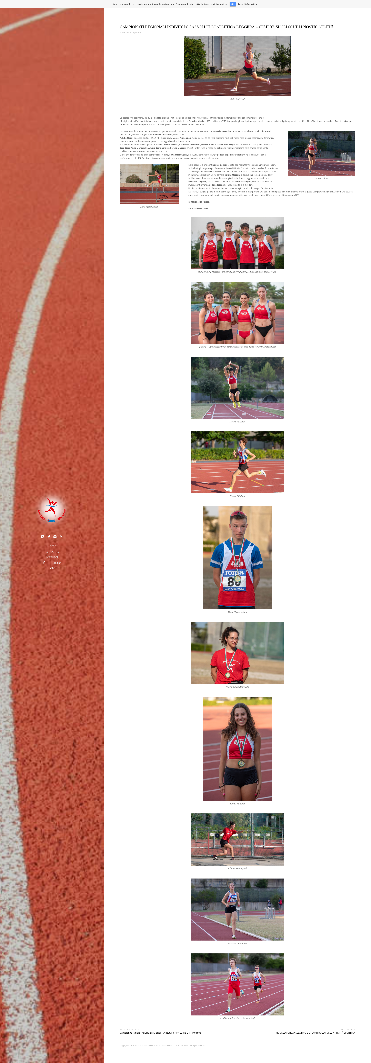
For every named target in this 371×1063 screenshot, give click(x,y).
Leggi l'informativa (247, 4)
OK (232, 4)
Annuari (52, 557)
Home (51, 546)
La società (52, 551)
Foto (52, 568)
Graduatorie (52, 562)
